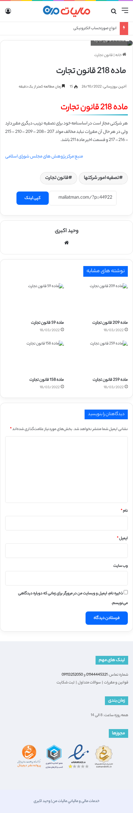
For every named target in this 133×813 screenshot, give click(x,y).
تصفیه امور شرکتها (101, 178)
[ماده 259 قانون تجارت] (98, 357)
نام (124, 511)
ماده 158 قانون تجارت (46, 380)
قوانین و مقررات (116, 682)
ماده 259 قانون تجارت (110, 380)
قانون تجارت (103, 55)
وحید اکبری (66, 231)
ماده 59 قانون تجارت (47, 322)
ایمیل (122, 538)
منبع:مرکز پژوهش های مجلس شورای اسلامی (44, 156)
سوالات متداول (89, 682)
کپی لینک (33, 198)
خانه (118, 55)
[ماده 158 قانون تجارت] (34, 357)
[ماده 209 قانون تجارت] (98, 300)
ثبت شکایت (65, 682)
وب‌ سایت (120, 566)
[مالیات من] (66, 11)
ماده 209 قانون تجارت (110, 322)
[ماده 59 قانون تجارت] (34, 300)
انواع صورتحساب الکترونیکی (95, 28)
